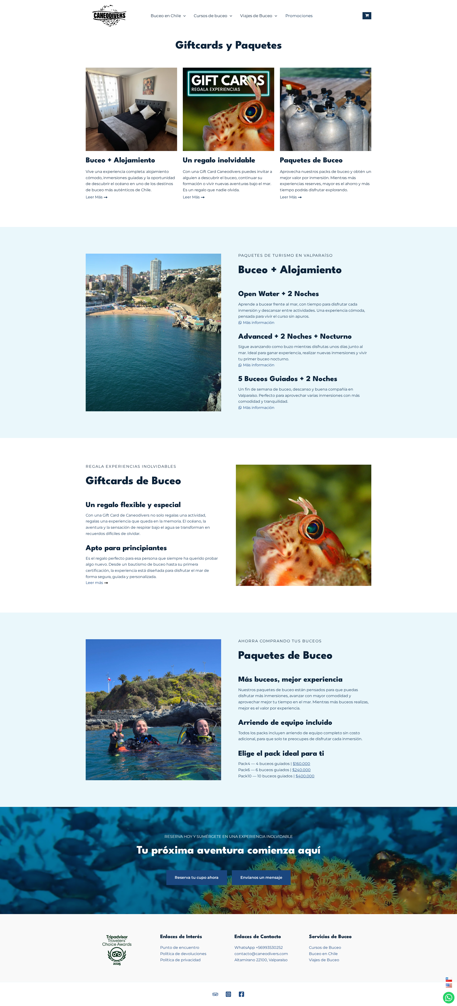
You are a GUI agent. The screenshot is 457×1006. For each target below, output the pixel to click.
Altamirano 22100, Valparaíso (261, 960)
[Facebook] (241, 994)
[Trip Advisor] (215, 994)
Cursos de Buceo (325, 947)
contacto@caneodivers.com (261, 953)
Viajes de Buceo (256, 15)
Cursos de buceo (210, 15)
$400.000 (305, 776)
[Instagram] (228, 994)
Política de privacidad (180, 960)
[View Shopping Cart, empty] (367, 16)
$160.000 (301, 763)
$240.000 (301, 770)
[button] (183, 16)
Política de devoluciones (183, 953)
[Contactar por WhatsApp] (449, 997)
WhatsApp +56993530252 (258, 947)
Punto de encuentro (179, 947)
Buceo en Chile (166, 15)
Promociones (299, 15)
